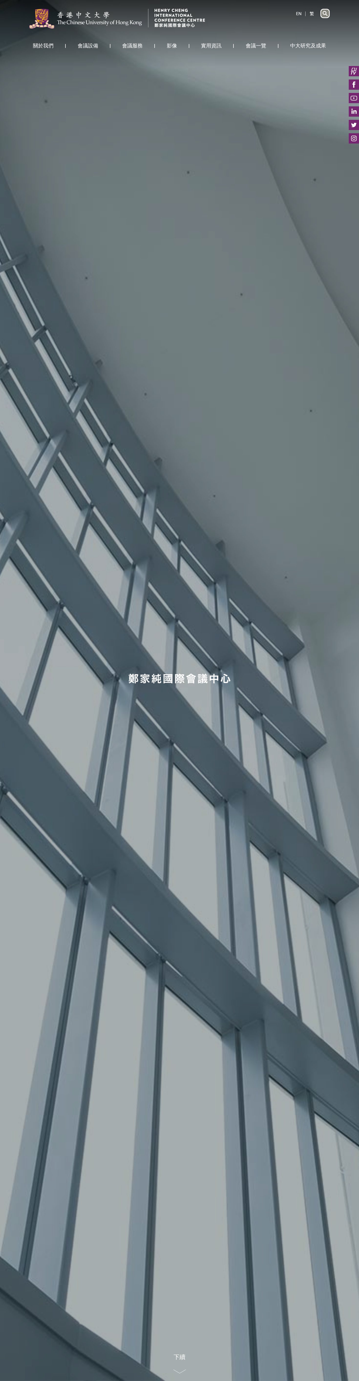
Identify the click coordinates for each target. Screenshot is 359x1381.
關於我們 (43, 46)
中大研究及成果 (308, 46)
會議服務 (132, 46)
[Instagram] (354, 138)
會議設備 (88, 46)
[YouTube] (354, 98)
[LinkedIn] (354, 111)
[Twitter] (354, 125)
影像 (172, 46)
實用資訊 (211, 46)
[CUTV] (354, 71)
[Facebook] (354, 84)
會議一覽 (256, 46)
